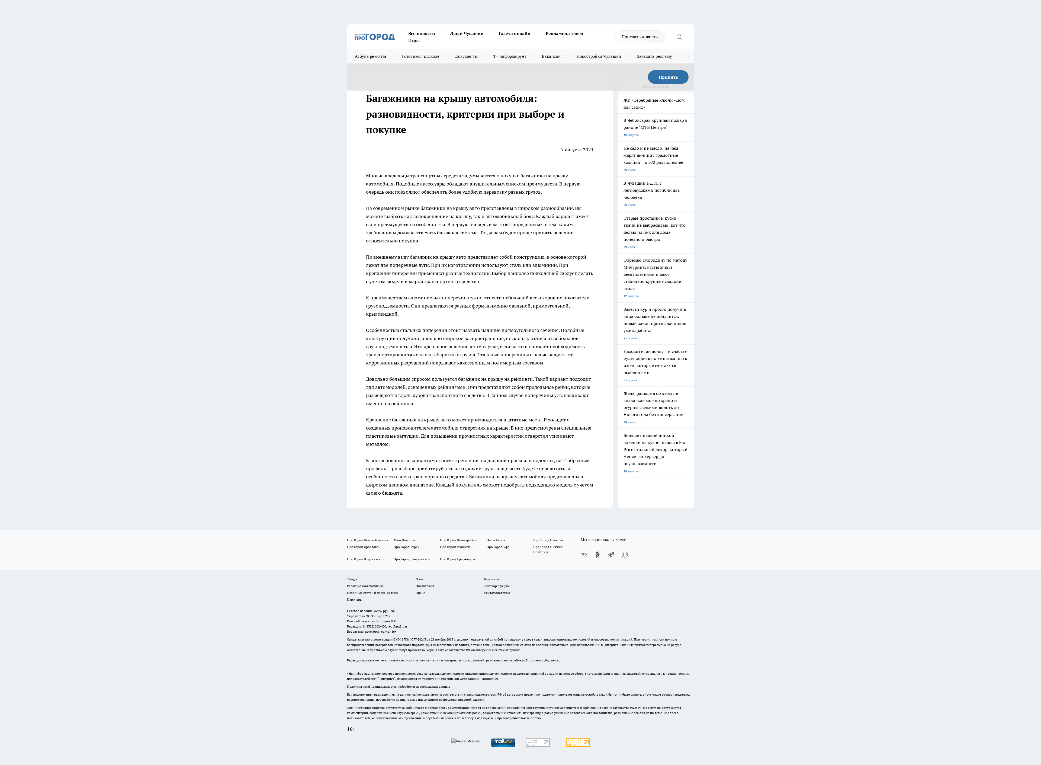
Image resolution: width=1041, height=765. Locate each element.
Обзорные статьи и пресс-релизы (372, 593)
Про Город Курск (406, 547)
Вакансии (551, 56)
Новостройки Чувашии (599, 56)
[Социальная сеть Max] (625, 554)
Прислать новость (640, 36)
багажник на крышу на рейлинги (495, 379)
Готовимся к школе (420, 56)
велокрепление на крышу (442, 216)
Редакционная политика (365, 586)
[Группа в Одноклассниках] (598, 554)
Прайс (420, 593)
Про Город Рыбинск (455, 547)
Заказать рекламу (654, 56)
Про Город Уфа (498, 547)
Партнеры (354, 599)
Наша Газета (496, 540)
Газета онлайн (515, 33)
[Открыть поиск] (679, 36)
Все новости (421, 33)
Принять (668, 77)
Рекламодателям (564, 33)
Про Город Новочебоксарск (368, 540)
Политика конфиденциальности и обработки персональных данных (398, 686)
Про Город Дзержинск (364, 559)
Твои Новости (404, 540)
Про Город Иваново (548, 540)
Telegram (353, 579)
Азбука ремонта (370, 56)
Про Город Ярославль (363, 547)
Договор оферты (497, 586)
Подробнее (490, 679)
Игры (414, 40)
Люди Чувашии (467, 33)
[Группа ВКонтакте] (584, 554)
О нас (420, 579)
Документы (466, 56)
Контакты (491, 579)
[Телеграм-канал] (611, 554)
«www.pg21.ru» (384, 611)
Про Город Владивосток (412, 559)
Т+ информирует (509, 56)
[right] (688, 56)
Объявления (425, 586)
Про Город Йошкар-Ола (458, 540)
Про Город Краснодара (457, 559)
